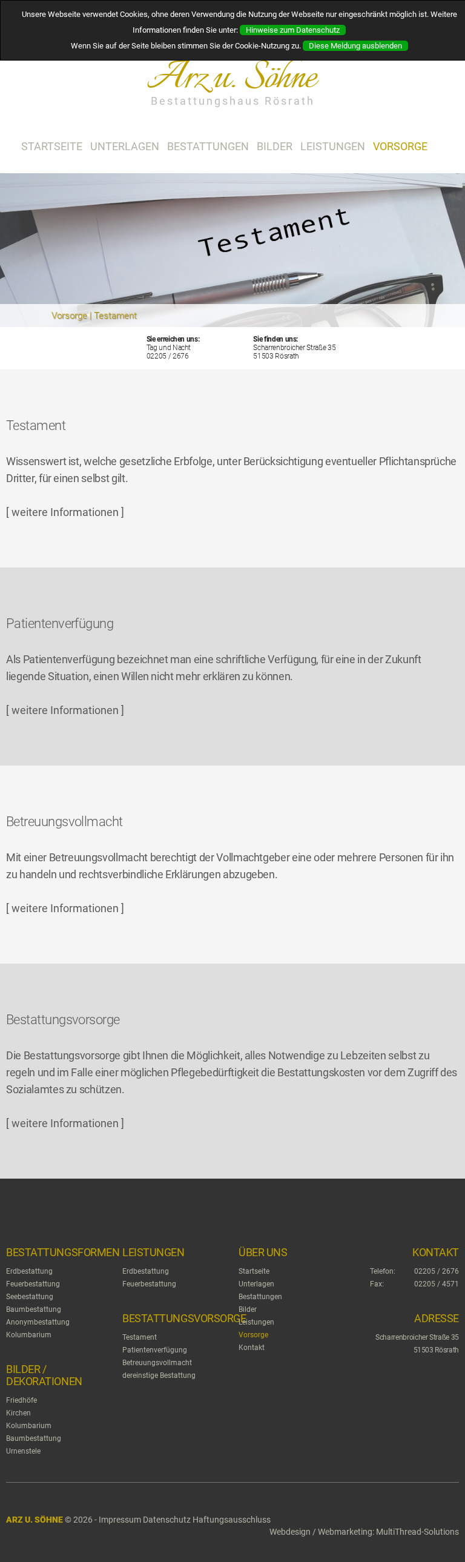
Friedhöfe (21, 1400)
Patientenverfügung (154, 1350)
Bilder (274, 146)
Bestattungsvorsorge (184, 1318)
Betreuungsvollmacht (157, 1362)
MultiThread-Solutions (417, 1532)
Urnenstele (23, 1451)
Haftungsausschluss (232, 1519)
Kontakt (252, 1347)
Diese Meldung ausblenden (355, 45)
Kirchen (18, 1413)
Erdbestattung (29, 1271)
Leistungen (332, 146)
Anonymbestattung (38, 1322)
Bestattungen (208, 146)
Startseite (51, 146)
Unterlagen (124, 146)
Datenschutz (167, 1519)
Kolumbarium (28, 1335)
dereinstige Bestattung (159, 1375)
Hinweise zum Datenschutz (293, 30)
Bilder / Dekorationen (44, 1375)
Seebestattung (29, 1296)
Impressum (120, 1519)
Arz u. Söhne (34, 1519)
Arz (231, 78)
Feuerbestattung (33, 1284)
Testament (139, 1337)
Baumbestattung (33, 1309)
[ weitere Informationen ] (65, 512)
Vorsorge (400, 146)
